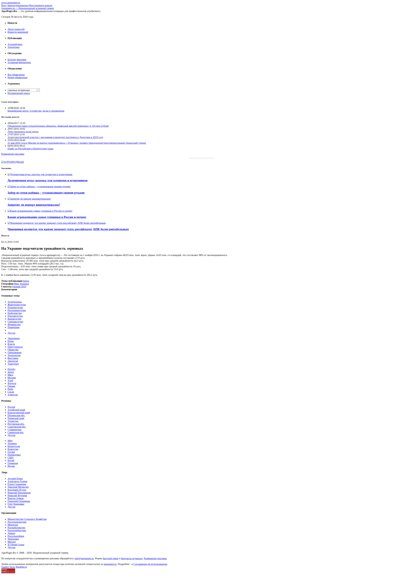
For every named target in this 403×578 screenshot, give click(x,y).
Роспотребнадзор (17, 530)
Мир (10, 440)
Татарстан (13, 421)
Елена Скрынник (17, 484)
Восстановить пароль (40, 5)
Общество (13, 349)
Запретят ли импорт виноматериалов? (34, 204)
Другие (11, 333)
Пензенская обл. (16, 415)
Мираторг (13, 524)
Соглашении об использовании (150, 564)
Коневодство (14, 318)
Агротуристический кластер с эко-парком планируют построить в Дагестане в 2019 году (55, 137)
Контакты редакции (131, 558)
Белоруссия (14, 446)
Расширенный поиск (19, 93)
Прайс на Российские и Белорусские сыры (30, 148)
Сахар (11, 391)
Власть (11, 344)
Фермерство (14, 324)
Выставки (13, 358)
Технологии (14, 355)
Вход (4, 5)
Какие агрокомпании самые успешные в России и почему (47, 217)
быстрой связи (110, 558)
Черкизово (13, 539)
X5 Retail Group (16, 544)
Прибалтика (14, 454)
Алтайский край (16, 409)
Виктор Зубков (16, 498)
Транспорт (13, 363)
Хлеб (10, 380)
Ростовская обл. (16, 424)
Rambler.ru (21, 567)
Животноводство (17, 304)
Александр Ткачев (17, 481)
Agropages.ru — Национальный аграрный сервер (27, 8)
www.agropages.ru (10, 2)
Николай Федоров (17, 495)
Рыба (10, 389)
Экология (13, 361)
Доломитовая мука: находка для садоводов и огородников (48, 180)
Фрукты (12, 383)
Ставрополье (14, 429)
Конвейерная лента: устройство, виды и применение (36, 110)
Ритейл (11, 369)
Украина (12, 443)
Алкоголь (13, 394)
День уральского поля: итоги (23, 131)
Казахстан (13, 449)
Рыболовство (15, 313)
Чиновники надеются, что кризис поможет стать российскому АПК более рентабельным (68, 229)
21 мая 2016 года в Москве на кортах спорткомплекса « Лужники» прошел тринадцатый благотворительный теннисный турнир (77, 143)
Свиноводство (15, 321)
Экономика (14, 338)
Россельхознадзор (17, 522)
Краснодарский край (19, 412)
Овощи (11, 386)
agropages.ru (110, 564)
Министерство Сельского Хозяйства (27, 519)
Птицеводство (15, 307)
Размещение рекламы (12, 154)
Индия (11, 466)
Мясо (10, 374)
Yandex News (8, 567)
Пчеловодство (15, 316)
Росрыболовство (16, 527)
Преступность (15, 346)
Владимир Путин (17, 489)
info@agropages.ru (84, 558)
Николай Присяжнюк (19, 492)
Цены (11, 341)
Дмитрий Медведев (18, 487)
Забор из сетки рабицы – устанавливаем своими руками (46, 192)
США (11, 457)
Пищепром (13, 327)
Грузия (11, 452)
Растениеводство (17, 310)
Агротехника (15, 301)
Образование (15, 352)
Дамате (11, 533)
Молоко (12, 377)
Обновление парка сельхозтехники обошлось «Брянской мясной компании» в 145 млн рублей (58, 126)
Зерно (11, 372)
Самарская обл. (16, 432)
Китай (11, 460)
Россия (11, 407)
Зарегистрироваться (18, 5)
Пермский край (16, 418)
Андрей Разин (15, 478)
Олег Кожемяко (16, 504)
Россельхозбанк (16, 536)
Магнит (12, 541)
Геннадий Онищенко (19, 501)
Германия (13, 463)
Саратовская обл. (17, 426)
